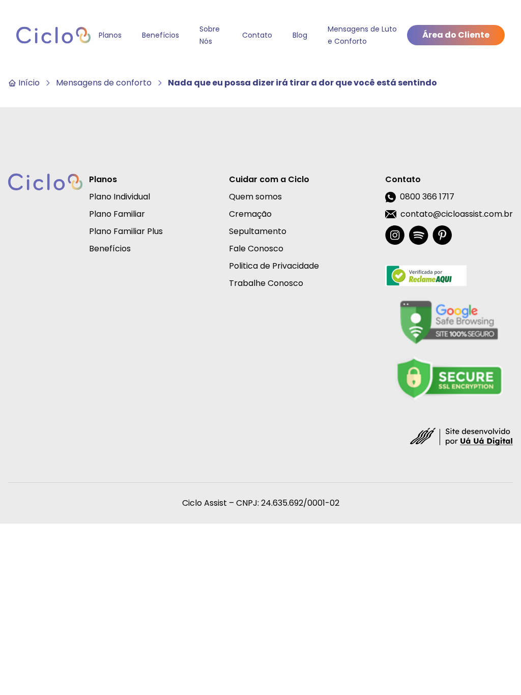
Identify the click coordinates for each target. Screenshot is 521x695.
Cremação (250, 214)
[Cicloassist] (53, 35)
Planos (110, 35)
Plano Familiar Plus (126, 231)
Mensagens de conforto (104, 83)
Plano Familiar (117, 214)
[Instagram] (394, 235)
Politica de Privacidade (274, 266)
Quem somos (255, 196)
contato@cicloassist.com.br (456, 214)
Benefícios (160, 35)
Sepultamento (257, 231)
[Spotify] (418, 235)
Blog (300, 35)
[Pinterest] (442, 235)
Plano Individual (119, 196)
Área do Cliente (455, 35)
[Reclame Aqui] (449, 276)
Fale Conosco (256, 248)
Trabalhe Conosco (266, 283)
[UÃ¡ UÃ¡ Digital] (461, 436)
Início (29, 83)
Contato (257, 35)
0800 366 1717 (427, 196)
